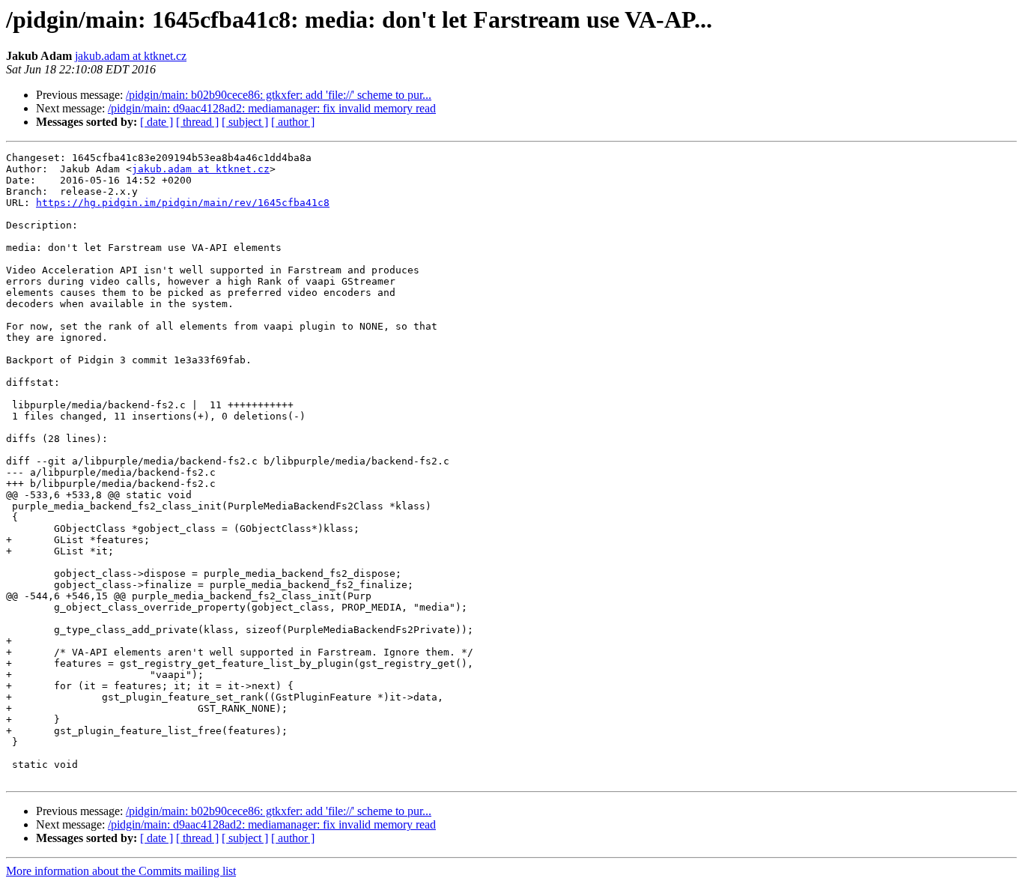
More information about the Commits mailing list (121, 871)
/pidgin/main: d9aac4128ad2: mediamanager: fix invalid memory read (272, 108)
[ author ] (293, 121)
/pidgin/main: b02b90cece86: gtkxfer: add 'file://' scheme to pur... (278, 94)
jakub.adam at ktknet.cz (130, 55)
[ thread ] (197, 121)
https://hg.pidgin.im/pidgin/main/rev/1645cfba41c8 (183, 202)
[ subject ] (245, 121)
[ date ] (156, 121)
